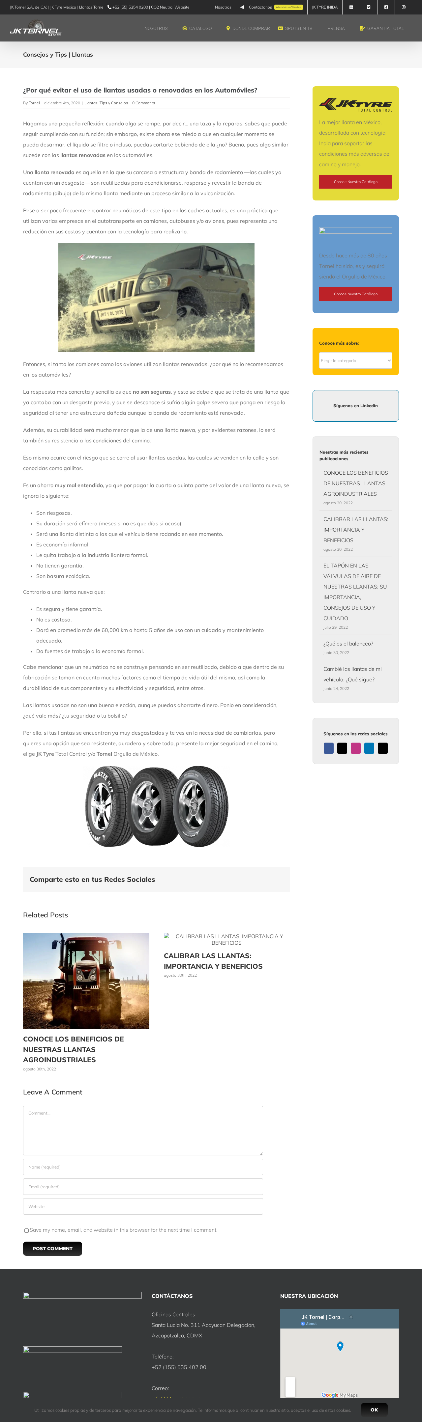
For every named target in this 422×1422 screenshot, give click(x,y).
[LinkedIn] (369, 748)
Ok (374, 1410)
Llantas (91, 102)
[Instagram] (356, 748)
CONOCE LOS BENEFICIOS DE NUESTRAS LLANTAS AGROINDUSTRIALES (73, 1049)
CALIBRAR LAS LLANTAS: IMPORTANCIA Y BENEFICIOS (355, 529)
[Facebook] (329, 748)
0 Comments (143, 102)
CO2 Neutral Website (170, 7)
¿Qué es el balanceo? (348, 643)
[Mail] (383, 748)
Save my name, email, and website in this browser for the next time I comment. (124, 1229)
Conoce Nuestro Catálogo (355, 181)
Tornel (34, 102)
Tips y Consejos (114, 102)
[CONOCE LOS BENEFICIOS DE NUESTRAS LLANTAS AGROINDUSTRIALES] (86, 936)
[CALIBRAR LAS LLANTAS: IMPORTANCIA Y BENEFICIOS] (227, 936)
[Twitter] (342, 748)
